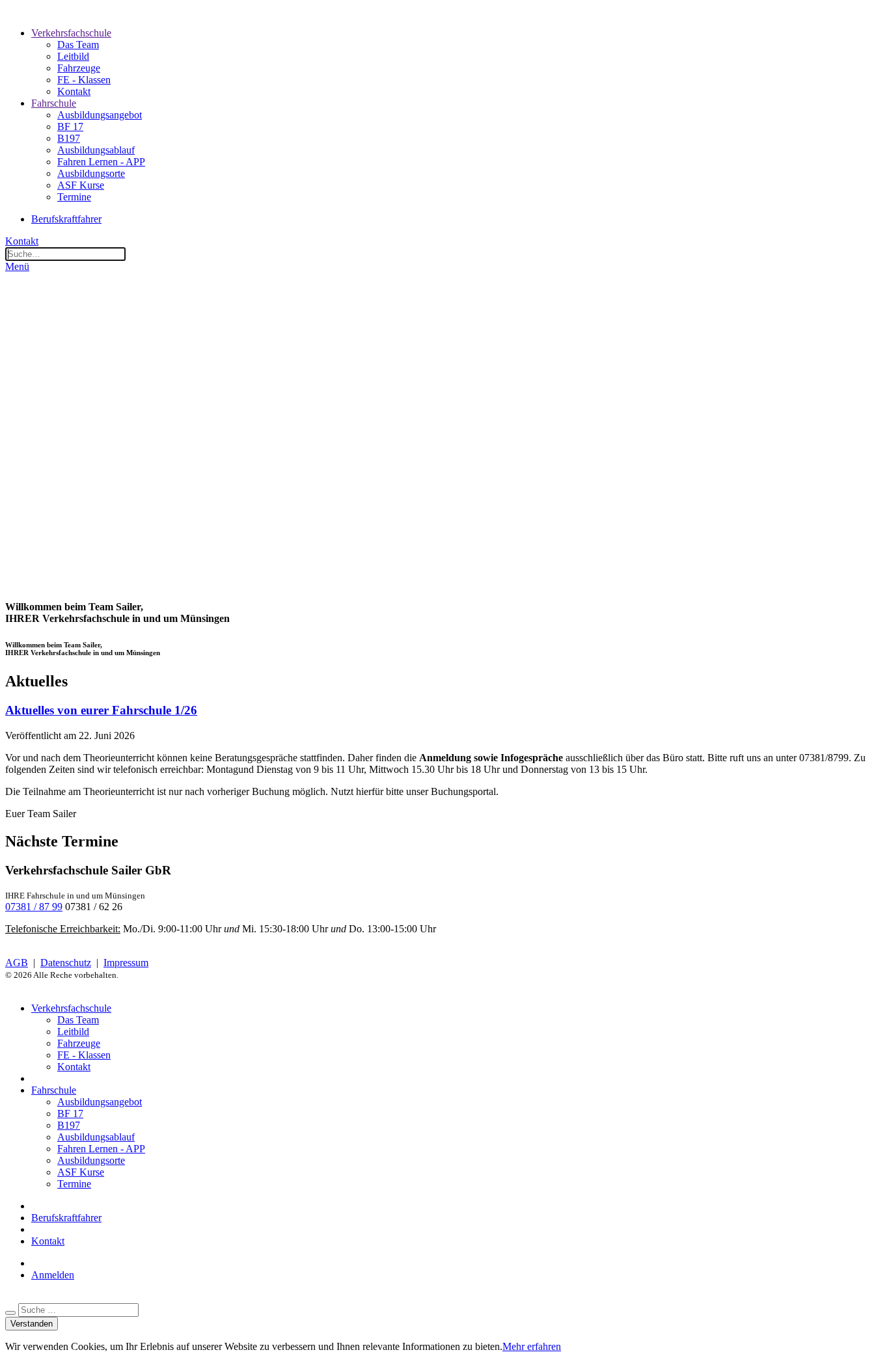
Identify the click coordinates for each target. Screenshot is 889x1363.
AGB (16, 962)
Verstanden (31, 1324)
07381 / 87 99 (33, 906)
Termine (74, 196)
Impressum (125, 962)
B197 (68, 138)
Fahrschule (53, 103)
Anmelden (52, 1274)
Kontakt (73, 91)
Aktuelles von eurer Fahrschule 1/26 (101, 710)
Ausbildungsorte (91, 173)
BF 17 (70, 126)
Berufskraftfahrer (66, 218)
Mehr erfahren (531, 1346)
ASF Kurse (80, 185)
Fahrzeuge (78, 68)
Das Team (78, 44)
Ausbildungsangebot (99, 114)
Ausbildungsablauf (96, 149)
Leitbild (73, 56)
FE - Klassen (84, 79)
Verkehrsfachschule (71, 32)
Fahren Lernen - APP (101, 161)
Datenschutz (65, 962)
